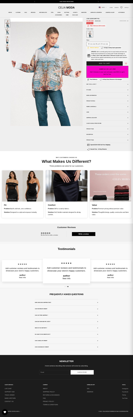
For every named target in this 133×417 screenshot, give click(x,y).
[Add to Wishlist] (126, 63)
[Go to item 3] (7, 40)
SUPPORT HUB (9, 392)
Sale (25, 12)
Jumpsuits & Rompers (96, 12)
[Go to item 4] (7, 48)
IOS (88, 388)
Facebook (125, 392)
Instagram (125, 388)
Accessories (58, 14)
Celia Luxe (75, 14)
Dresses (33, 12)
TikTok (124, 395)
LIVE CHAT (8, 388)
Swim (67, 14)
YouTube (125, 398)
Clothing (18, 12)
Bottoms (66, 12)
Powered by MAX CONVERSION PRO (118, 411)
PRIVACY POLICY (48, 401)
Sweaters (83, 12)
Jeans (59, 12)
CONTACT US (9, 401)
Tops (52, 12)
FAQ (44, 398)
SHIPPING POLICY (49, 392)
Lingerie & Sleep (110, 12)
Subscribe (82, 372)
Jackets (75, 12)
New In (10, 12)
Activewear (121, 12)
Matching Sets (43, 12)
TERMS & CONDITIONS (50, 404)
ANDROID (90, 392)
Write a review (83, 234)
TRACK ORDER (10, 395)
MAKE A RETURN (10, 398)
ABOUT (45, 388)
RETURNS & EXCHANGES (51, 395)
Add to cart (104, 63)
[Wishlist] (121, 7)
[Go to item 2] (7, 32)
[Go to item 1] (7, 24)
